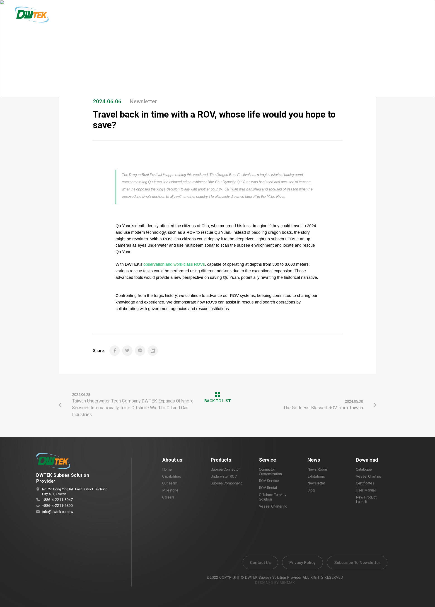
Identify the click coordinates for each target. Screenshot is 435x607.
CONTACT (276, 16)
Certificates (365, 483)
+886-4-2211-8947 (57, 500)
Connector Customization (270, 471)
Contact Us (260, 562)
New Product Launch (366, 499)
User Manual (366, 490)
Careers (168, 497)
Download (367, 460)
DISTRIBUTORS (318, 16)
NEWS (243, 16)
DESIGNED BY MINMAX (275, 583)
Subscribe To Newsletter (357, 562)
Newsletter (316, 483)
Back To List (356, 63)
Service (267, 460)
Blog (311, 490)
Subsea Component (226, 483)
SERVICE (211, 16)
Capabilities (171, 476)
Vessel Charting (368, 476)
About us (172, 460)
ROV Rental (268, 488)
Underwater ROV (224, 476)
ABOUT (139, 16)
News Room (317, 469)
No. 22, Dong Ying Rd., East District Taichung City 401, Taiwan (74, 491)
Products (221, 460)
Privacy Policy (302, 562)
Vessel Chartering (273, 506)
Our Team (169, 483)
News (313, 460)
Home (64, 43)
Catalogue (364, 469)
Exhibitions (316, 476)
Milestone (170, 490)
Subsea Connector (225, 469)
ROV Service (269, 481)
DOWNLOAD (362, 16)
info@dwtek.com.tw (57, 512)
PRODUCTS (175, 16)
